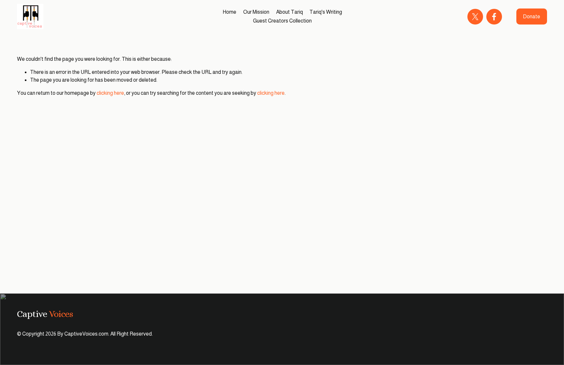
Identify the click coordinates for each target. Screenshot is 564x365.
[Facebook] (494, 17)
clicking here (110, 93)
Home (229, 12)
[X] (475, 17)
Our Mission (256, 12)
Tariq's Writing (325, 12)
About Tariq (289, 12)
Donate (531, 16)
